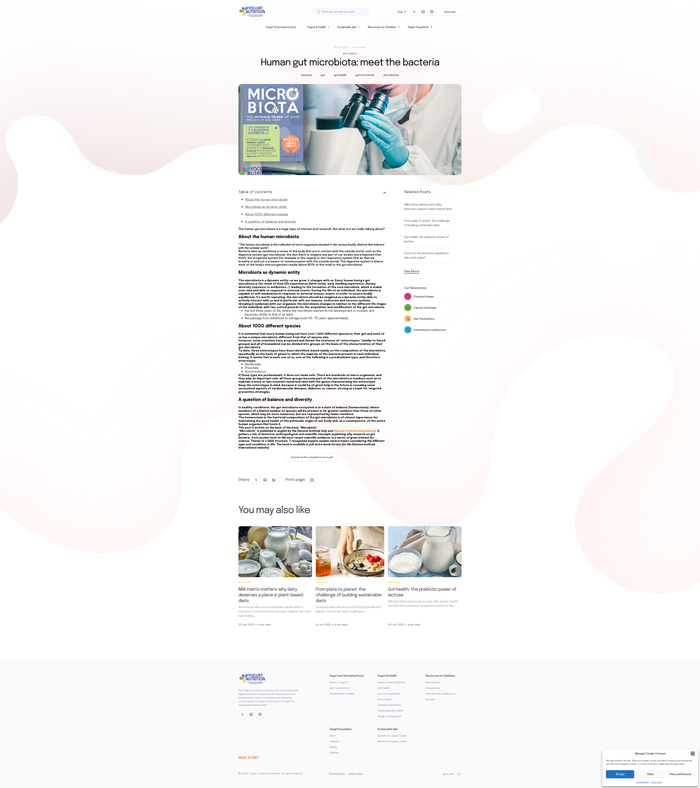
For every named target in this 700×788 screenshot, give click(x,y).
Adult (332, 735)
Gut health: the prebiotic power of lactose (426, 239)
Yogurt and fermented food (346, 675)
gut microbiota (364, 75)
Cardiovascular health (390, 710)
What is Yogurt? (338, 682)
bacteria (306, 75)
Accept (620, 774)
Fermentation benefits (341, 693)
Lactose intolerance (389, 693)
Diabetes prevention (389, 704)
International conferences (440, 693)
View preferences (680, 774)
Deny (650, 774)
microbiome (391, 75)
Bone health (384, 699)
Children (334, 741)
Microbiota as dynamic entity (266, 207)
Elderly (333, 746)
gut (323, 75)
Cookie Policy (643, 782)
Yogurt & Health (316, 27)
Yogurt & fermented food (281, 27)
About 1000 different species (266, 214)
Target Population (418, 27)
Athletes (334, 752)
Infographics (432, 687)
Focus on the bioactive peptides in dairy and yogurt (426, 255)
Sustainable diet (346, 27)
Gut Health (350, 53)
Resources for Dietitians (382, 27)
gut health (340, 75)
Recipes (430, 699)
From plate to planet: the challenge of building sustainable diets (427, 223)
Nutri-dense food (339, 687)
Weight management (390, 716)
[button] (693, 753)
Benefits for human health (392, 741)
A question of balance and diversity (270, 221)
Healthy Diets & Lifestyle (391, 682)
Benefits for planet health (392, 735)
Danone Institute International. (355, 431)
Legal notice (656, 782)
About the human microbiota (266, 199)
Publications (432, 682)
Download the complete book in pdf (312, 457)
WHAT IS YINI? (248, 757)
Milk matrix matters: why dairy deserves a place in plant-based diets (428, 207)
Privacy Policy (337, 773)
